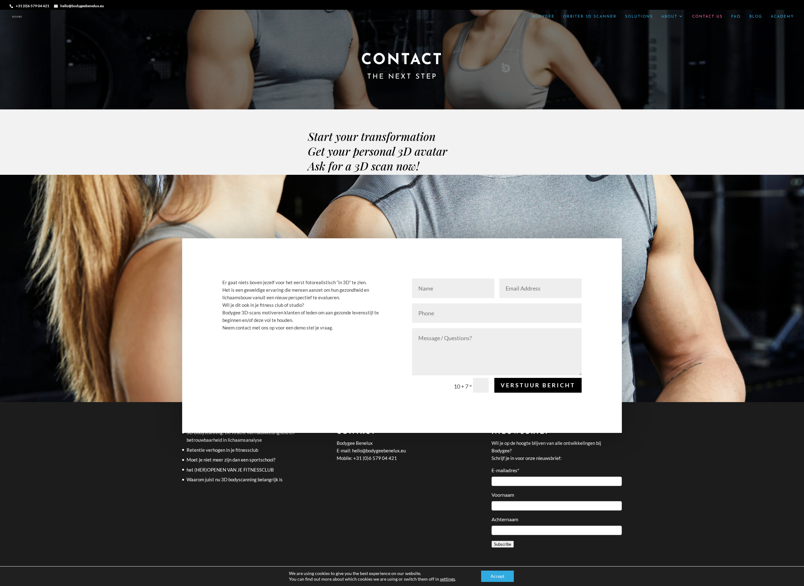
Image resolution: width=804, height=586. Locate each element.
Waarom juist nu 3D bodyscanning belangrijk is (235, 479)
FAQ (736, 17)
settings (447, 579)
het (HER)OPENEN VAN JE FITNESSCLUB (230, 470)
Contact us (707, 17)
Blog (755, 17)
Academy (782, 17)
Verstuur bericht (538, 385)
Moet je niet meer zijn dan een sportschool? (231, 459)
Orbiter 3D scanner (590, 17)
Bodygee (543, 17)
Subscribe (502, 544)
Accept (497, 576)
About (669, 17)
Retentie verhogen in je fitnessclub (222, 450)
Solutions (639, 17)
